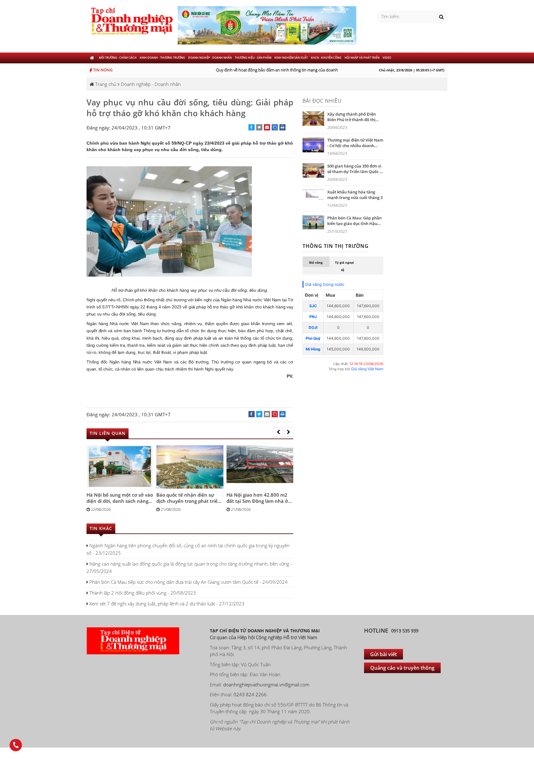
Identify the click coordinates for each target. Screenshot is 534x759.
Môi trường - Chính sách (118, 58)
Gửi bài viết (383, 654)
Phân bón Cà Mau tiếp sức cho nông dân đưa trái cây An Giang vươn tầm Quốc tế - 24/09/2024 (188, 582)
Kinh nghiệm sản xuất (291, 58)
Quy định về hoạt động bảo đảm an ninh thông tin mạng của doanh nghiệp (277, 70)
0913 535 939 (404, 631)
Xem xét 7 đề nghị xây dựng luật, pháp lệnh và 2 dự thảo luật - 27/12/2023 (166, 603)
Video (387, 58)
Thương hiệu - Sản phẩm (253, 58)
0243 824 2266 (250, 694)
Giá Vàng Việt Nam (367, 369)
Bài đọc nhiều (322, 100)
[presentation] (278, 432)
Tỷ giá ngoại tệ (344, 266)
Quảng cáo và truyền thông (402, 667)
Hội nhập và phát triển (362, 58)
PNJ (313, 316)
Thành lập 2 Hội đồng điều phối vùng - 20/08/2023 (142, 593)
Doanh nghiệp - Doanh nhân (210, 58)
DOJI (313, 327)
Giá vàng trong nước (324, 284)
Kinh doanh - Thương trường (162, 58)
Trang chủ (105, 84)
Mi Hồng (313, 349)
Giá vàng (316, 262)
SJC (313, 305)
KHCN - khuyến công (326, 58)
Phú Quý (313, 338)
